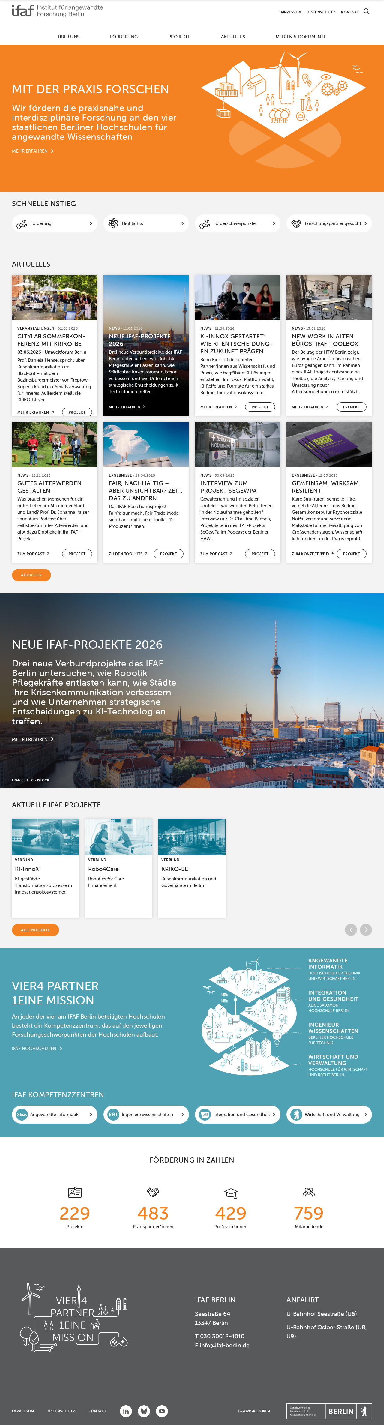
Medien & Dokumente (301, 37)
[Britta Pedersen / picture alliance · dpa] (192, 837)
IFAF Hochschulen (34, 1048)
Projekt (77, 412)
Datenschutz (321, 12)
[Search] (366, 11)
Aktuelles (233, 37)
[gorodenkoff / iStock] (45, 837)
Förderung (124, 37)
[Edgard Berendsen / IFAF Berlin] (237, 297)
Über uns (69, 37)
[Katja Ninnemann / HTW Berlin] (329, 297)
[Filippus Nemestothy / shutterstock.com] (237, 444)
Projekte (179, 37)
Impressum (291, 12)
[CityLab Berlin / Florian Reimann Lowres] (55, 297)
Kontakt (350, 12)
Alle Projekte (35, 930)
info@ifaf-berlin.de (225, 1345)
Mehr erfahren (30, 151)
